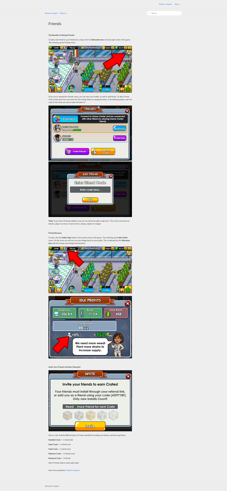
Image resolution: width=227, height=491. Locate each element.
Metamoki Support (51, 13)
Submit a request (165, 4)
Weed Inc (63, 13)
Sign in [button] (177, 4)
